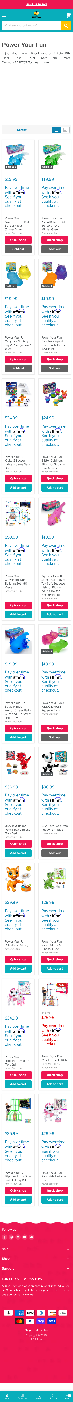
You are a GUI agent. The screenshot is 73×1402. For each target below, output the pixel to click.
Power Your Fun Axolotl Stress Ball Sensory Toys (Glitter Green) (53, 224)
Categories (22, 1398)
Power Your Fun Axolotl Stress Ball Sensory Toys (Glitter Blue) (17, 224)
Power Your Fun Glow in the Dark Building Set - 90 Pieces (16, 582)
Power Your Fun (13, 233)
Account (53, 1398)
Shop (28, 1330)
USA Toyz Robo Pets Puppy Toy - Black (54, 827)
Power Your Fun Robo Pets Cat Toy (17, 943)
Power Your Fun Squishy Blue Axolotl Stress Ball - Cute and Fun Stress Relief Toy (18, 710)
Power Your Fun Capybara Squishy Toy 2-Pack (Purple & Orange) (53, 343)
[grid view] (56, 130)
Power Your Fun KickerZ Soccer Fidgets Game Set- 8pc (17, 462)
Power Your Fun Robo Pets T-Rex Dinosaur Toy (52, 945)
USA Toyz (36, 1339)
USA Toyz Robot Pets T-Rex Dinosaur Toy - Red (18, 829)
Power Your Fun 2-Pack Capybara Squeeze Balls (53, 706)
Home (6, 1398)
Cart (67, 1397)
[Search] (66, 25)
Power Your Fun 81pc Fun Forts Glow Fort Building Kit (18, 1176)
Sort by (22, 129)
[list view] (65, 130)
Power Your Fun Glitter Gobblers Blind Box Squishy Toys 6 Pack (53, 462)
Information (41, 1330)
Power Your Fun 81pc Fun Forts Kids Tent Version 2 (54, 1060)
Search (38, 1398)
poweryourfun (12, 948)
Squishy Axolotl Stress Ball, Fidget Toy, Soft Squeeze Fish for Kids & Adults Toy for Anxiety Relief (53, 585)
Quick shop (18, 240)
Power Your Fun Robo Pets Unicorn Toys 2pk (17, 1060)
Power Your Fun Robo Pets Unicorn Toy (53, 1176)
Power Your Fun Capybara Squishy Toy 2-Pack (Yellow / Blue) (18, 343)
